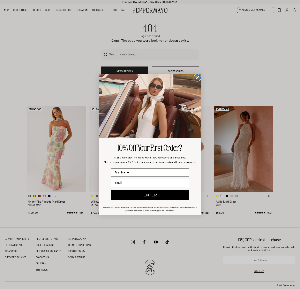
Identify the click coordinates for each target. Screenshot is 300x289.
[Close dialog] (197, 78)
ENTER (150, 195)
